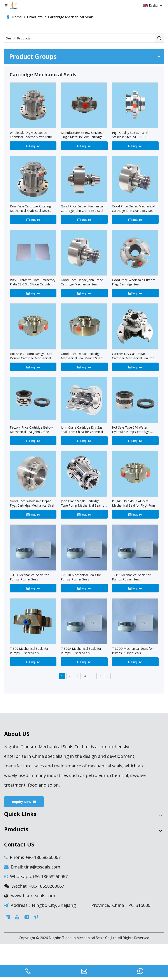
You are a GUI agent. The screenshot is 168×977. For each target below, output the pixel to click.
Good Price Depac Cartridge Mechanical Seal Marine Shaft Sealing (82, 356)
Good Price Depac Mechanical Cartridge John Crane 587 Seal (82, 208)
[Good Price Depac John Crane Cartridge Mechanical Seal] (84, 252)
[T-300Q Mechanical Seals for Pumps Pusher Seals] (135, 621)
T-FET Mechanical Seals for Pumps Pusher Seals (29, 577)
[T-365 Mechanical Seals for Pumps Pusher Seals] (135, 547)
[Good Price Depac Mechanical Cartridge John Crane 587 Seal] (84, 178)
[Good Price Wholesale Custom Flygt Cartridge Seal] (135, 252)
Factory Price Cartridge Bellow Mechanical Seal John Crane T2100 (31, 429)
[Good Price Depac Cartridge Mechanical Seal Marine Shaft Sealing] (84, 326)
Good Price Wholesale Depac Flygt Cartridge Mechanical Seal (32, 503)
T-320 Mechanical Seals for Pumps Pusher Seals (29, 650)
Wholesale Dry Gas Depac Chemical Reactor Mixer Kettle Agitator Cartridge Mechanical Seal (31, 135)
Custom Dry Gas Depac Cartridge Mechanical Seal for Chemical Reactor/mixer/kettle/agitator (133, 356)
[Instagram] (26, 917)
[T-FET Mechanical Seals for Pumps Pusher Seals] (33, 547)
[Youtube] (17, 917)
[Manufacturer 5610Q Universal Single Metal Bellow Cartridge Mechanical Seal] (84, 105)
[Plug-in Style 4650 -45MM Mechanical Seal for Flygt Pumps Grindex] (135, 473)
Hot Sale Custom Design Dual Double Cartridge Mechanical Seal (31, 356)
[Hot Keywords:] (159, 38)
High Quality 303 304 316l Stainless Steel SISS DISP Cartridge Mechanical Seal (130, 135)
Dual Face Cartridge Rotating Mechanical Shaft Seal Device (30, 208)
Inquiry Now (22, 801)
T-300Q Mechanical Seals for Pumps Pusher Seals (132, 650)
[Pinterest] (36, 917)
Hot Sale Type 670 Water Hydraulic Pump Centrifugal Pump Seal (131, 429)
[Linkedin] (8, 917)
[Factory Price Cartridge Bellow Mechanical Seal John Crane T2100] (33, 398)
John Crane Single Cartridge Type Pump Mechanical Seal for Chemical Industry (83, 503)
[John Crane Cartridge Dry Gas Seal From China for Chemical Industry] (84, 400)
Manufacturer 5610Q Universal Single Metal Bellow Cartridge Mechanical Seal (82, 135)
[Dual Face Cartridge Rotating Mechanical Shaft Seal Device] (33, 178)
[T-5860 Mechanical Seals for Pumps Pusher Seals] (84, 547)
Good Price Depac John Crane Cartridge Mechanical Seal (82, 282)
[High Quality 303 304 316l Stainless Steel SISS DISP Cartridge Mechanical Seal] (135, 105)
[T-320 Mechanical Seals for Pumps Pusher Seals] (33, 621)
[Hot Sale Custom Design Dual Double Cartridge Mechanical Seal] (33, 326)
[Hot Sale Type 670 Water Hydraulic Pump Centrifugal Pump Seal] (135, 400)
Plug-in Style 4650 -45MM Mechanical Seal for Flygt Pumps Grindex (135, 503)
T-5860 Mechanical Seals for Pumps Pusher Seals (81, 577)
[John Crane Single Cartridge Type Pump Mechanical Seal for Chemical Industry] (84, 473)
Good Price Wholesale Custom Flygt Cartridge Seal (133, 282)
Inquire (35, 146)
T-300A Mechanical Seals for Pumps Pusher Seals (81, 650)
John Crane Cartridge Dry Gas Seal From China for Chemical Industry (82, 429)
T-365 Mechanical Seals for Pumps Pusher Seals (131, 577)
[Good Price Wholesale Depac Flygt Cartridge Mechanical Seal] (33, 473)
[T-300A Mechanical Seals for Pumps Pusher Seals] (84, 621)
